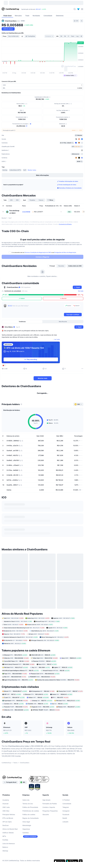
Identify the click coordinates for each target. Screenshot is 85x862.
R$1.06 (13, 716)
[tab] (23, 36)
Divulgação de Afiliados (65, 224)
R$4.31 (47, 677)
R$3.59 (56, 683)
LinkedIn (65, 834)
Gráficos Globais (8, 845)
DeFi (24, 170)
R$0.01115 (58, 692)
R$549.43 (62, 707)
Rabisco (5, 860)
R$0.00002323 (45, 686)
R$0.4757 (60, 710)
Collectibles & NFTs (15, 170)
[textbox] (35, 308)
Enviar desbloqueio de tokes (67, 184)
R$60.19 (38, 716)
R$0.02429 (16, 719)
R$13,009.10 (36, 707)
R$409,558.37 (15, 704)
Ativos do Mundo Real (10, 842)
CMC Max (5, 823)
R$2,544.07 (69, 719)
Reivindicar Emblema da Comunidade (70, 188)
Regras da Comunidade (30, 831)
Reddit (65, 831)
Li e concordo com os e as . (44, 252)
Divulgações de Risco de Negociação (65, 252)
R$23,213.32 (68, 713)
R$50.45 (43, 667)
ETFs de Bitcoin (7, 831)
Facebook (66, 827)
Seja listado (46, 812)
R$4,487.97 (14, 710)
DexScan (5, 838)
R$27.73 (42, 713)
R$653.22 (71, 671)
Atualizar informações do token (68, 181)
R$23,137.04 (45, 671)
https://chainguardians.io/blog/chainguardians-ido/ (22, 560)
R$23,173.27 (16, 680)
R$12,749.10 (15, 667)
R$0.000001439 (15, 689)
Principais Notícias (8, 827)
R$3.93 (60, 716)
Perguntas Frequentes (50, 823)
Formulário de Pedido (49, 816)
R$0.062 (42, 704)
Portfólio (5, 852)
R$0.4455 (43, 719)
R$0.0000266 (16, 671)
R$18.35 (63, 680)
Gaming (4, 170)
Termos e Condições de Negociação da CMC (38, 252)
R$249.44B (29, 9)
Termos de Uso (27, 816)
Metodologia (26, 838)
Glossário (45, 827)
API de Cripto (7, 834)
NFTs (4, 849)
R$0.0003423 (42, 689)
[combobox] (49, 36)
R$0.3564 (41, 680)
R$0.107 (70, 704)
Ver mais (80, 291)
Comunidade (67, 816)
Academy (5, 812)
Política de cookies (28, 827)
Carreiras (25, 845)
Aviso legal (26, 834)
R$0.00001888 (15, 686)
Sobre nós (25, 812)
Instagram (66, 823)
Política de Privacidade (30, 820)
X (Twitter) (66, 812)
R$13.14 (46, 722)
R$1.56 (16, 674)
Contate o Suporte (48, 820)
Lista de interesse (8, 856)
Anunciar (5, 816)
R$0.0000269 (16, 722)
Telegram (66, 820)
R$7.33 (12, 707)
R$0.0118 (18, 692)
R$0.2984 (19, 677)
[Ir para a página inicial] (10, 9)
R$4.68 (39, 710)
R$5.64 (44, 674)
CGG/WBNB (26, 212)
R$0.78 (21, 683)
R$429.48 (16, 713)
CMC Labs (6, 820)
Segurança (26, 842)
